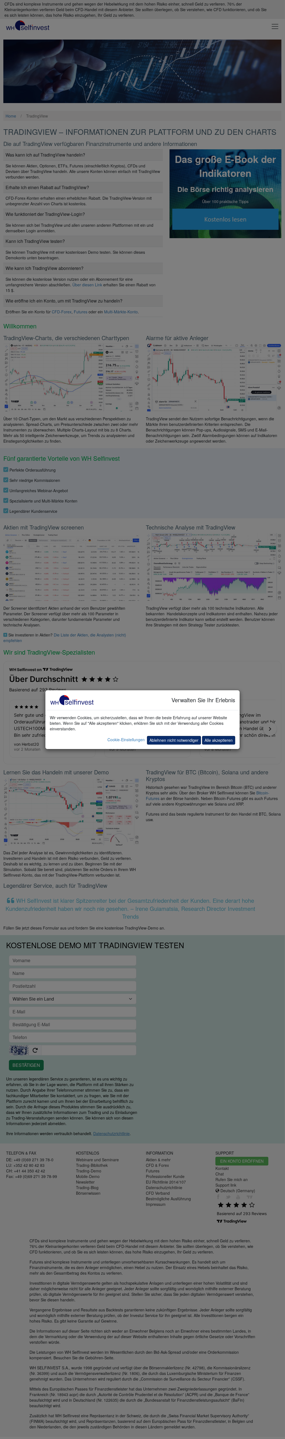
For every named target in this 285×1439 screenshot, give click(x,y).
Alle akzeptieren (219, 740)
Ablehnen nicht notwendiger (173, 740)
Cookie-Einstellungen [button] (126, 739)
